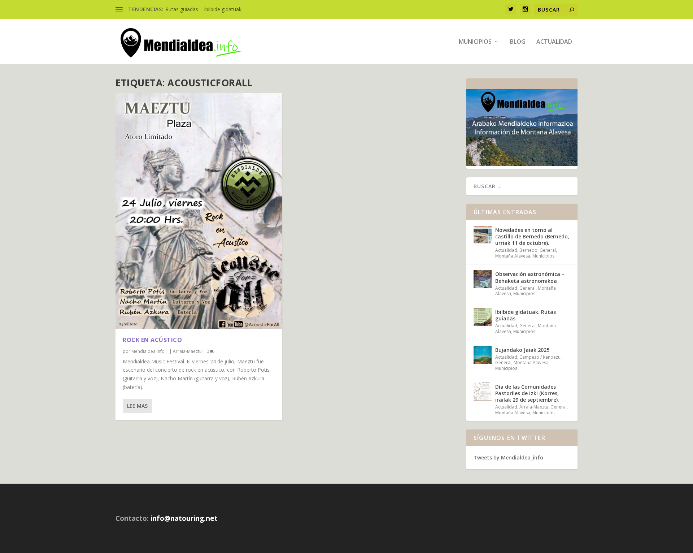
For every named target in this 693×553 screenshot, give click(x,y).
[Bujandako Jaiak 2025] (483, 355)
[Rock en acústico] (199, 211)
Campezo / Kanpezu (540, 357)
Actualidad (554, 42)
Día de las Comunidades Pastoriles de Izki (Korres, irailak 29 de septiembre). (527, 393)
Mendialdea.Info (148, 351)
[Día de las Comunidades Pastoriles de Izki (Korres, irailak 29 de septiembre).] (483, 392)
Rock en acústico (152, 340)
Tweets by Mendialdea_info (508, 457)
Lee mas (137, 405)
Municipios (475, 42)
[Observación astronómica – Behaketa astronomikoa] (483, 279)
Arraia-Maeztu (187, 351)
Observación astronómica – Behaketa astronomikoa (530, 277)
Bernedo (528, 250)
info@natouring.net (184, 518)
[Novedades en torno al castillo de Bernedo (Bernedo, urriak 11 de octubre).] (483, 235)
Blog (518, 42)
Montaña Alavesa (512, 256)
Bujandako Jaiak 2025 (522, 349)
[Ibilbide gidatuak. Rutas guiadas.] (483, 317)
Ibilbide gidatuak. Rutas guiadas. (525, 315)
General (548, 250)
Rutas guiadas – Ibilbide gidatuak (203, 9)
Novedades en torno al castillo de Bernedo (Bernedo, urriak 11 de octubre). (532, 236)
